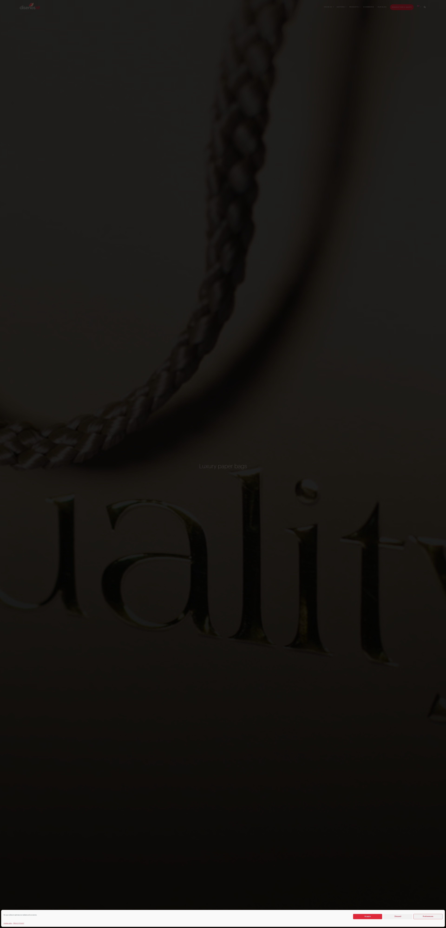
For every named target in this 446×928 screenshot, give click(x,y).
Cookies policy (7, 923)
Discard (398, 916)
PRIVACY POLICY (18, 923)
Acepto (367, 916)
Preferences (428, 916)
